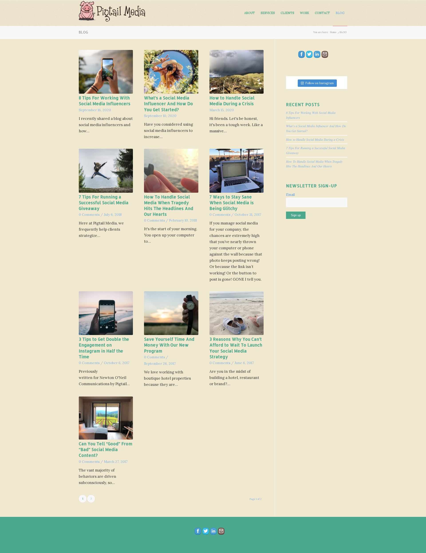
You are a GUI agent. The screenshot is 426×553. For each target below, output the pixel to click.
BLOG (83, 32)
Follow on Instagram (319, 83)
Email (290, 194)
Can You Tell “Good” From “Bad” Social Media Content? (105, 449)
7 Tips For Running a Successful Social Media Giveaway (103, 202)
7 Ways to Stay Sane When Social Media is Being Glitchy (231, 202)
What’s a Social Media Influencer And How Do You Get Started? (168, 103)
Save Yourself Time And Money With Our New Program (169, 345)
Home (333, 32)
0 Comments (89, 214)
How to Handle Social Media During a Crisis (315, 139)
